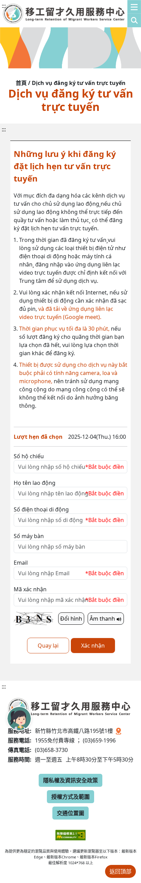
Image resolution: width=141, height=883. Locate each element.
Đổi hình (71, 618)
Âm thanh (103, 618)
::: (4, 6)
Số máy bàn (29, 536)
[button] (134, 13)
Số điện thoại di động (41, 509)
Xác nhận (93, 645)
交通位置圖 (70, 813)
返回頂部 (120, 871)
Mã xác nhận (30, 589)
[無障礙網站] (70, 830)
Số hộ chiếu (29, 456)
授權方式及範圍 (70, 796)
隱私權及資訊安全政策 (70, 780)
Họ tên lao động (34, 483)
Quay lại (48, 645)
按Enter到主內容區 (62, 11)
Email (21, 562)
